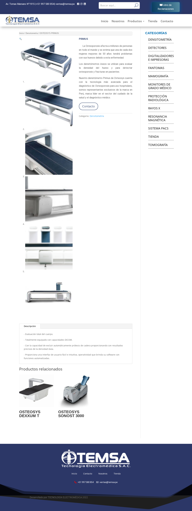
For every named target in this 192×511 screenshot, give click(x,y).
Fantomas (156, 68)
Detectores (157, 48)
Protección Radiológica (158, 98)
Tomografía (158, 145)
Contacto (167, 21)
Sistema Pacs (158, 128)
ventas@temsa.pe (65, 4)
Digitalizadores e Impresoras (161, 58)
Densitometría (32, 33)
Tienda (152, 21)
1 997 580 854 (45, 4)
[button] (20, 38)
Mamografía (158, 76)
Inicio (104, 21)
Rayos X (154, 108)
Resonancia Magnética (157, 118)
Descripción (30, 326)
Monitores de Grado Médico (159, 86)
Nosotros (118, 21)
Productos (135, 21)
